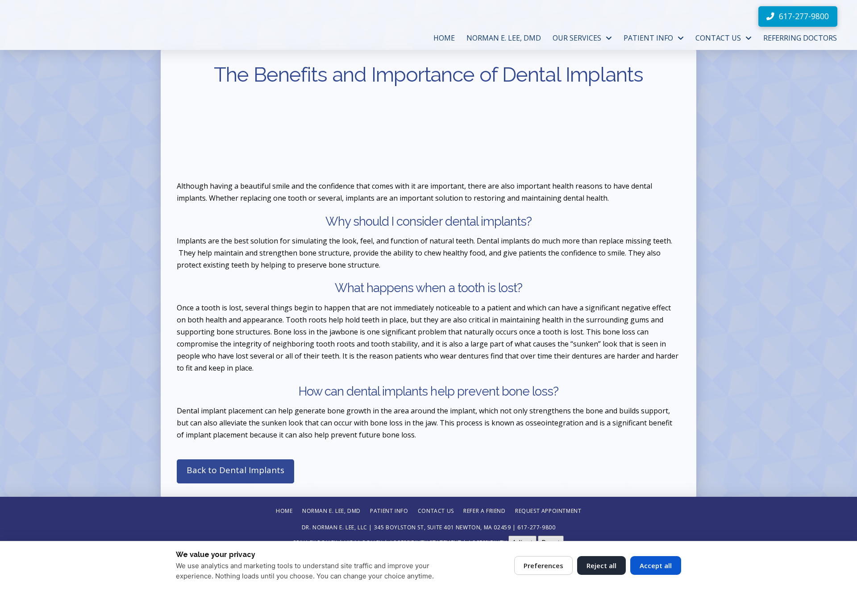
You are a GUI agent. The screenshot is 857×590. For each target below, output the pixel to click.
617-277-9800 (536, 527)
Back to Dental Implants (235, 470)
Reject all (601, 565)
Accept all (656, 565)
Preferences (543, 565)
